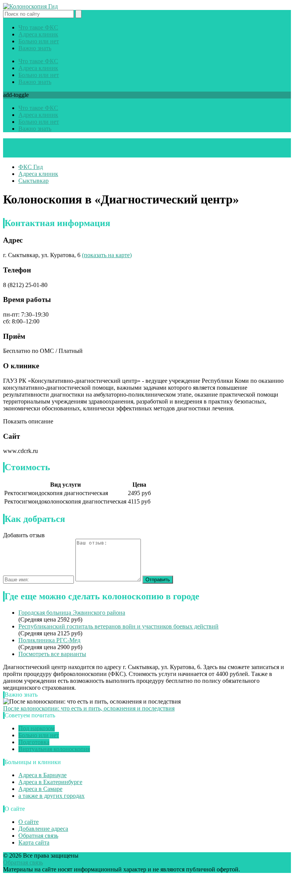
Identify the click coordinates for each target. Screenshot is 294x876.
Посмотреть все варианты (52, 654)
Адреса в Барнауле (42, 775)
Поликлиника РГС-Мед (49, 640)
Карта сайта (33, 842)
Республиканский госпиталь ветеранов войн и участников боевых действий (118, 626)
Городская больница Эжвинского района (71, 612)
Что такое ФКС (38, 27)
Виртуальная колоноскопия (54, 749)
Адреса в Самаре (40, 789)
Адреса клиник (38, 34)
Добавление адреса (43, 828)
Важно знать (34, 48)
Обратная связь (38, 835)
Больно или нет (38, 41)
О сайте (28, 822)
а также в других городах (51, 795)
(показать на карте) (107, 255)
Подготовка (33, 742)
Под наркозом (36, 728)
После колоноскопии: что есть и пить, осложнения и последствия (89, 708)
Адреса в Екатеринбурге (50, 782)
